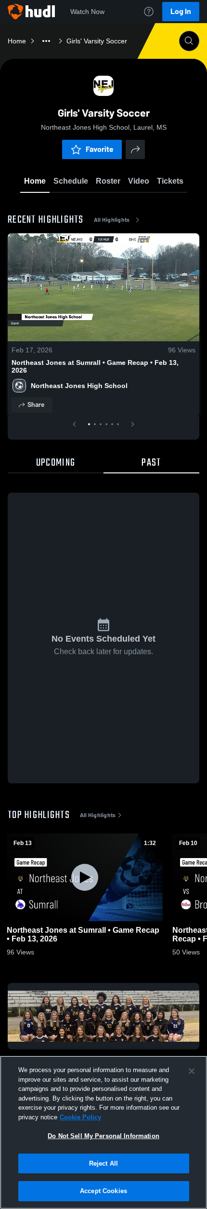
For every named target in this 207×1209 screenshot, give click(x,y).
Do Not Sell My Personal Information (103, 1136)
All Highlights (112, 220)
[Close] (191, 1071)
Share (35, 404)
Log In (180, 11)
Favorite (100, 149)
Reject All (103, 1163)
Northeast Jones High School (79, 386)
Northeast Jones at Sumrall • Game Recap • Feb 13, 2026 (95, 366)
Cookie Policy (80, 1117)
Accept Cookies (103, 1191)
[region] (103, 1132)
